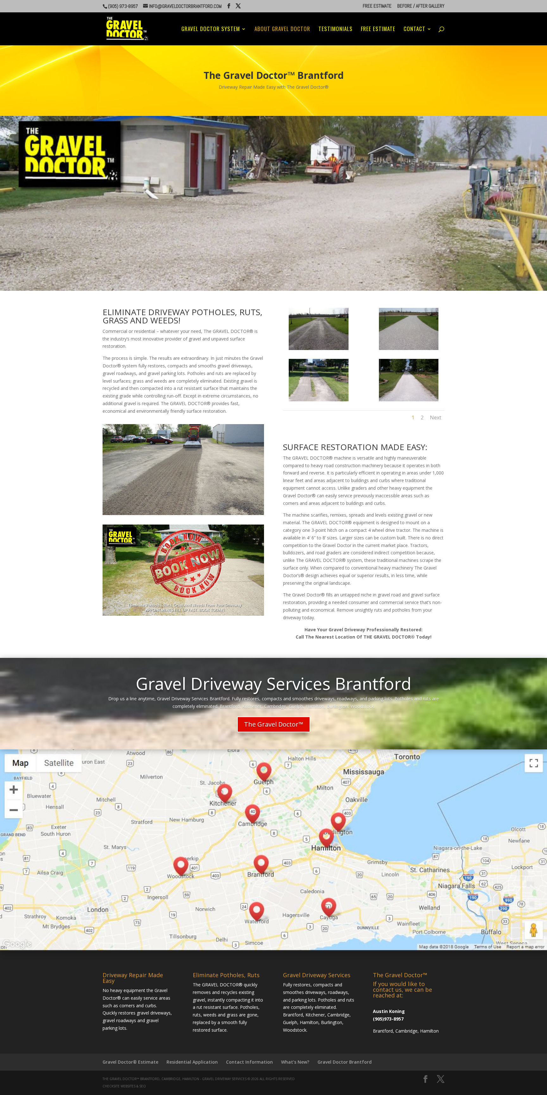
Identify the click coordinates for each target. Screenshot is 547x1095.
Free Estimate (377, 6)
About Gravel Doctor (282, 30)
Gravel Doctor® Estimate (130, 1062)
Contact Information (249, 1062)
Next (435, 417)
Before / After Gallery (420, 6)
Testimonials (335, 30)
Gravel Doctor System (210, 30)
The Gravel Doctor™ (273, 724)
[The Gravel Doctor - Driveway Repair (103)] (408, 348)
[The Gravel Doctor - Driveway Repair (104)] (318, 400)
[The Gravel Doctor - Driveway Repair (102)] (318, 348)
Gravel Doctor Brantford (345, 1062)
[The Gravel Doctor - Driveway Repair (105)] (408, 400)
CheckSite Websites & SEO (124, 1086)
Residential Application (192, 1062)
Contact (414, 30)
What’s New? (295, 1062)
